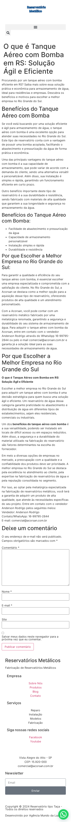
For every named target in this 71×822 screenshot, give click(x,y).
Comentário (10, 547)
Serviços (14, 703)
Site (4, 619)
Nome (7, 591)
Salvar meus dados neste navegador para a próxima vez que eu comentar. (30, 638)
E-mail (7, 605)
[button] (35, 27)
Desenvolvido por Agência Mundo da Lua (32, 815)
